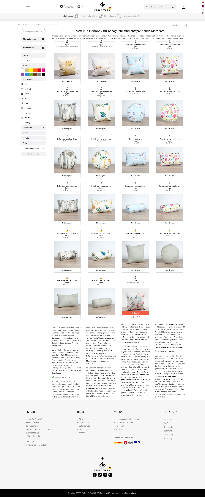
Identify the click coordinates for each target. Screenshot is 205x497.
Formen (27, 113)
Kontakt (82, 433)
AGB (81, 419)
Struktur (27, 118)
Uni (25, 84)
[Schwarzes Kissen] (43, 74)
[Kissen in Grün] (31, 74)
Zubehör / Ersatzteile (31, 149)
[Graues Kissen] (39, 74)
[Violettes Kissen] (22, 74)
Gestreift (27, 89)
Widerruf (119, 429)
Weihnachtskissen (104, 338)
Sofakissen (171, 376)
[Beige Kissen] (27, 70)
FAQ (80, 429)
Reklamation (121, 426)
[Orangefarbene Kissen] (35, 70)
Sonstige (27, 123)
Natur (26, 99)
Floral (26, 94)
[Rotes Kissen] (39, 70)
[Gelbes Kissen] (31, 70)
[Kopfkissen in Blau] (27, 74)
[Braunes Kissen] (35, 74)
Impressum (84, 422)
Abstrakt (27, 108)
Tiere (25, 103)
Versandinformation (124, 422)
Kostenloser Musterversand (127, 419)
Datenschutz (84, 426)
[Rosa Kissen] (43, 70)
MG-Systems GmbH (129, 493)
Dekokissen (56, 338)
